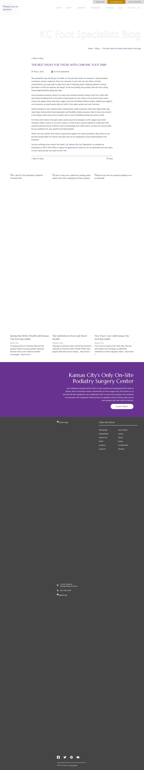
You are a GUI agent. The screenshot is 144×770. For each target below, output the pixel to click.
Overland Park (123, 445)
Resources (96, 7)
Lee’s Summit (122, 430)
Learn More (122, 406)
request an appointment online (71, 147)
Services (81, 7)
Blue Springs (103, 430)
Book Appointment (116, 2)
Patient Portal (100, 2)
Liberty (120, 437)
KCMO (101, 441)
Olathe (120, 441)
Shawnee (121, 449)
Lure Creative (73, 765)
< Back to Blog (37, 58)
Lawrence (102, 445)
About (69, 7)
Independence (104, 434)
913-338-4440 (65, 590)
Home (58, 7)
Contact (131, 7)
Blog (120, 7)
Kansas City (103, 437)
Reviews (110, 7)
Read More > (26, 354)
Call (135, 2)
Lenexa (120, 434)
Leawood (102, 449)
